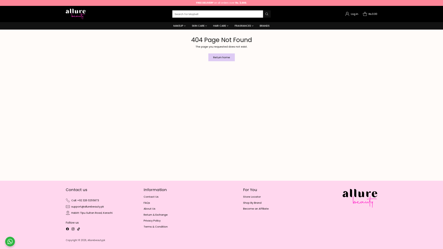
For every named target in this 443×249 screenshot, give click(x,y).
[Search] (267, 14)
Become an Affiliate (256, 208)
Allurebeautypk (96, 240)
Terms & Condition (156, 226)
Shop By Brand (252, 203)
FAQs (147, 203)
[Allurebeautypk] (76, 14)
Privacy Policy (152, 220)
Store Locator (252, 197)
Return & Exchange (156, 214)
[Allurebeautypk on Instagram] (73, 229)
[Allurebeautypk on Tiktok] (78, 229)
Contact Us (151, 197)
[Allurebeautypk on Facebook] (67, 229)
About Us (149, 208)
